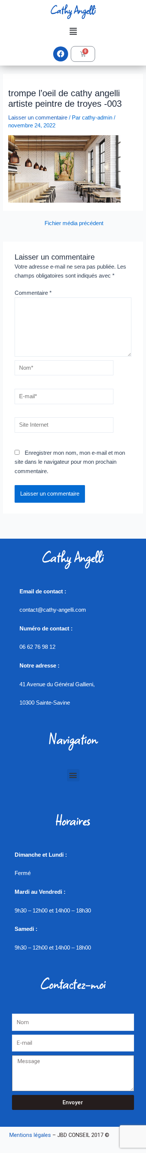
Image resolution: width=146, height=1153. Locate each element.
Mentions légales (30, 1135)
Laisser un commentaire (37, 118)
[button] (73, 31)
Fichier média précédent (74, 223)
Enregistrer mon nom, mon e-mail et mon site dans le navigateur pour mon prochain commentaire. (70, 462)
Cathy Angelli (73, 10)
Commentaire (33, 293)
